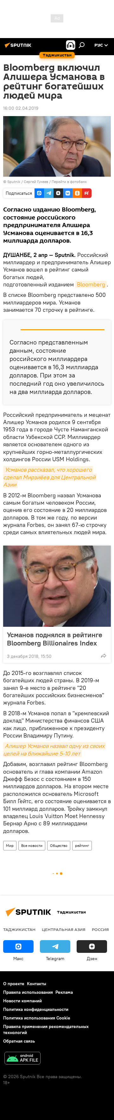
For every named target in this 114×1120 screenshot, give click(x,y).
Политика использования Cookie (36, 1018)
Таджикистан (19, 929)
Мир (10, 845)
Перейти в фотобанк (69, 181)
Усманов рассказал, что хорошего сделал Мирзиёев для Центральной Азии (50, 477)
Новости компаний (22, 1001)
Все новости (31, 845)
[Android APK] (22, 1059)
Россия (100, 929)
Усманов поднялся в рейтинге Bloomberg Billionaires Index (54, 639)
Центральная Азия (64, 929)
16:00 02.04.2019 (20, 108)
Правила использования (28, 992)
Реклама (64, 992)
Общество (58, 845)
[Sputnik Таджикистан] (19, 47)
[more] (103, 655)
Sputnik (14, 181)
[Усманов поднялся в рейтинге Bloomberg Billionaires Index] (57, 586)
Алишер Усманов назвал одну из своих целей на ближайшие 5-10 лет (54, 749)
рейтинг (82, 845)
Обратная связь (19, 1041)
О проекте (13, 983)
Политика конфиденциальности (35, 1009)
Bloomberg (91, 284)
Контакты (36, 983)
